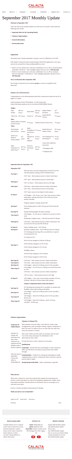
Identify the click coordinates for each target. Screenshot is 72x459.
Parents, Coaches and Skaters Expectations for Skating (27, 388)
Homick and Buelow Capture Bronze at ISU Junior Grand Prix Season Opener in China (12, 431)
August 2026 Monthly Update (56, 425)
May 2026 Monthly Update (56, 437)
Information (32, 399)
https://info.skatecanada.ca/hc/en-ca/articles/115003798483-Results (31, 104)
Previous (13, 403)
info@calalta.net (15, 362)
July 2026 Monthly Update (56, 427)
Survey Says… (52, 429)
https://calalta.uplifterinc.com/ (35, 64)
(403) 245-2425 (38, 427)
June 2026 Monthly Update (56, 431)
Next (59, 403)
